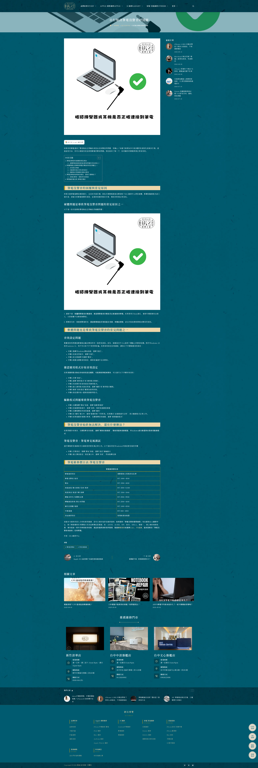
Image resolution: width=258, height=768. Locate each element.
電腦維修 (121, 735)
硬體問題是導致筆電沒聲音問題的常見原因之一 (85, 163)
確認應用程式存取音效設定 (78, 170)
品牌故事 (73, 727)
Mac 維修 (97, 735)
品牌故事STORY (87, 6)
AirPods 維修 (99, 739)
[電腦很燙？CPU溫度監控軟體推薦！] (84, 589)
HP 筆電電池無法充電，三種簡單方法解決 (182, 699)
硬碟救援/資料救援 (149, 739)
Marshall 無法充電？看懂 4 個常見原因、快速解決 (183, 59)
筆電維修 (121, 731)
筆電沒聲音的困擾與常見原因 (77, 161)
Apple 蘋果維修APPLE (110, 6)
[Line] (188, 765)
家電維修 (146, 727)
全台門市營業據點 (76, 755)
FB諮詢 (139, 527)
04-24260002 (122, 677)
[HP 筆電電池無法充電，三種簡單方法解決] (167, 699)
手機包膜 (170, 739)
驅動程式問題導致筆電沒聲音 (79, 172)
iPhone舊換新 (172, 731)
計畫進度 (73, 735)
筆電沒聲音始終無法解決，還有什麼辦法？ (81, 174)
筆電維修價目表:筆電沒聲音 (76, 179)
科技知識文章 (98, 755)
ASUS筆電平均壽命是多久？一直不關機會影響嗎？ (173, 604)
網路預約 (121, 527)
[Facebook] (184, 765)
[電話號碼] (192, 765)
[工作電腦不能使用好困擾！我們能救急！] (129, 589)
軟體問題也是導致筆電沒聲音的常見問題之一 (82, 165)
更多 (174, 6)
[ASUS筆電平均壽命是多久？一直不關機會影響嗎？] (173, 589)
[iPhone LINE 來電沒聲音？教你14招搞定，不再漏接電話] (169, 46)
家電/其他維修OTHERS (156, 6)
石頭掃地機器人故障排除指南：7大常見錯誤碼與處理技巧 (183, 81)
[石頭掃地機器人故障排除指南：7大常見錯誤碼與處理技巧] (169, 81)
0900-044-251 (78, 680)
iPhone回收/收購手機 (174, 727)
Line (132, 527)
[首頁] (110, 25)
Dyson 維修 (147, 731)
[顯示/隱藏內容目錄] (98, 158)
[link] (85, 654)
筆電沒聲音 (69, 547)
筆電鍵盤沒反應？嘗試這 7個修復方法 (149, 699)
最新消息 (73, 739)
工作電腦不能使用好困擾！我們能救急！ (124, 604)
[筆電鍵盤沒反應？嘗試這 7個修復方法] (134, 699)
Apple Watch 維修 (101, 743)
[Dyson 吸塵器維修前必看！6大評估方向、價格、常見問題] (169, 93)
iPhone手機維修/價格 (101, 727)
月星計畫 (73, 731)
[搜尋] (193, 6)
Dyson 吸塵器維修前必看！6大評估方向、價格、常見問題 (183, 94)
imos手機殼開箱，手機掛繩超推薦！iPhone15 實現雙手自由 (83, 698)
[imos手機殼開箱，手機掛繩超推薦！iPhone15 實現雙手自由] (67, 699)
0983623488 (165, 677)
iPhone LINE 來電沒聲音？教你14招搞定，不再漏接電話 (183, 46)
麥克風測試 (82, 547)
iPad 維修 (97, 731)
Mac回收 (170, 735)
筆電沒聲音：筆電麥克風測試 (79, 177)
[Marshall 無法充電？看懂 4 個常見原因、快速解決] (169, 58)
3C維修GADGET (134, 6)
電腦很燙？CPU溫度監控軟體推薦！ (78, 604)
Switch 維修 (147, 735)
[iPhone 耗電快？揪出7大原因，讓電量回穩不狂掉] (169, 71)
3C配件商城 (171, 743)
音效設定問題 (74, 167)
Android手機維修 (124, 727)
